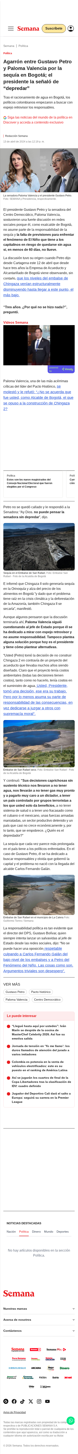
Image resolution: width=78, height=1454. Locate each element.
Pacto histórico (41, 991)
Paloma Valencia (16, 999)
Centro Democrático (47, 999)
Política (23, 45)
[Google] (5, 1401)
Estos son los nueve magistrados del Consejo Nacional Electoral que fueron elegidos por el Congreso (29, 483)
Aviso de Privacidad (19, 1412)
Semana (8, 45)
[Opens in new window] (14, 1401)
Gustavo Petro (15, 991)
